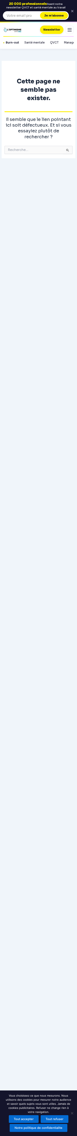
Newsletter (51, 29)
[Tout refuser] (72, 1113)
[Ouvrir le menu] (70, 30)
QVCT (54, 42)
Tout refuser (54, 1119)
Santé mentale (34, 42)
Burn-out (12, 42)
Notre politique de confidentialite (38, 1128)
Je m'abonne (54, 15)
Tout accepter (24, 1119)
